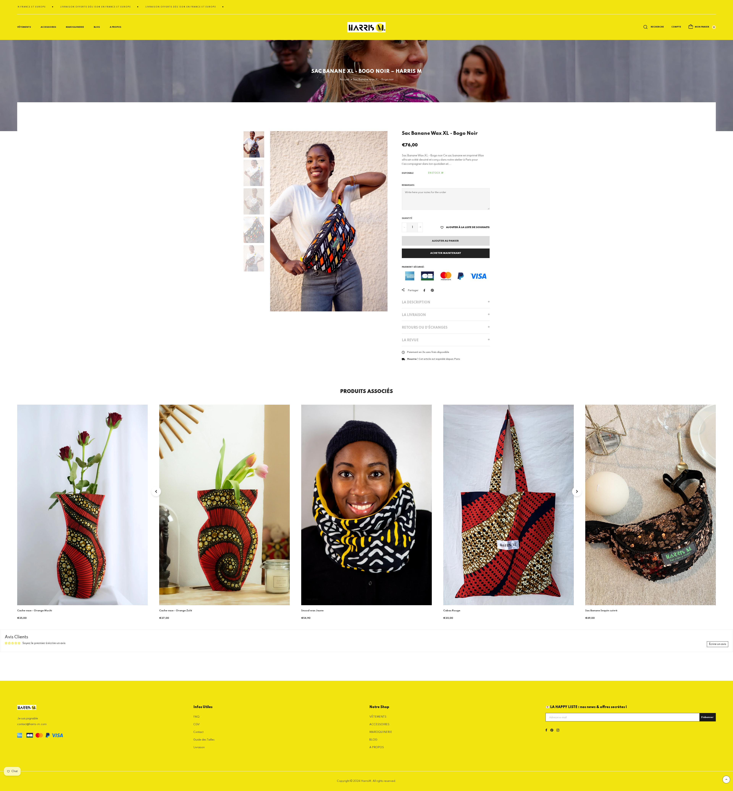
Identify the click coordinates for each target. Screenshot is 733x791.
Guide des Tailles (204, 739)
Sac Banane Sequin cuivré (459, 610)
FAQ (196, 716)
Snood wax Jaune (170, 610)
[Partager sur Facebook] (425, 290)
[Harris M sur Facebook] (546, 730)
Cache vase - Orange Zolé (33, 610)
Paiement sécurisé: (413, 267)
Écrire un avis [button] (717, 644)
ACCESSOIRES (379, 724)
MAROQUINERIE (75, 27)
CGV (196, 724)
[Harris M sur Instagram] (557, 730)
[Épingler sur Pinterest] (433, 290)
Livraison (199, 747)
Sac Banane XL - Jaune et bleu (604, 610)
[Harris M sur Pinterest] (551, 730)
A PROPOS (376, 747)
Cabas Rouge (309, 610)
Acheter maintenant (445, 253)
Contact (198, 732)
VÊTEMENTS (377, 716)
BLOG (97, 27)
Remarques (408, 185)
